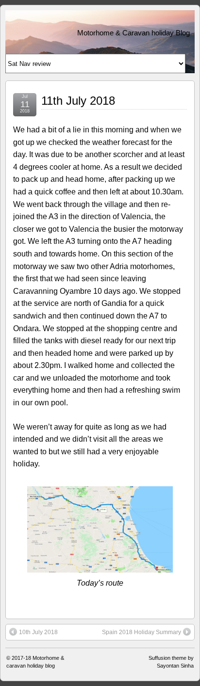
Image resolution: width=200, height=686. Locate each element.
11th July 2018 (78, 100)
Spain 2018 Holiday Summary (141, 632)
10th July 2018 (38, 632)
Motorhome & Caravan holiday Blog (133, 33)
